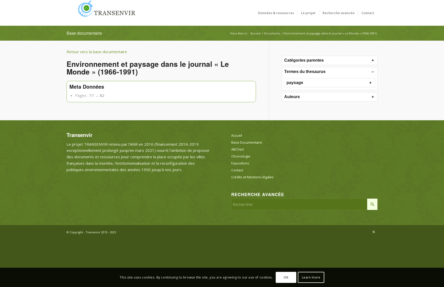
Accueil (236, 135)
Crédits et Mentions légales (252, 177)
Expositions (240, 163)
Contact (237, 170)
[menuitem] (276, 13)
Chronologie (240, 156)
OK (286, 277)
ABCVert (237, 149)
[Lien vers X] (373, 232)
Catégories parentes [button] (304, 60)
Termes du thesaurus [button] (305, 71)
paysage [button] (294, 82)
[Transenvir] (105, 13)
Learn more (311, 277)
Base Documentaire (246, 142)
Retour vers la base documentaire (97, 51)
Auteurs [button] (292, 97)
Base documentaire (84, 33)
